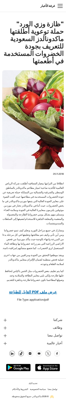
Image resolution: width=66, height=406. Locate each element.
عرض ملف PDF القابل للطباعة (33, 292)
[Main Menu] (60, 5)
